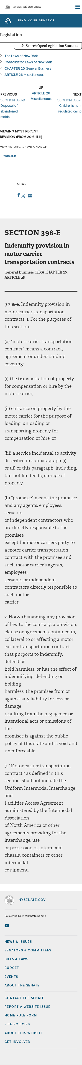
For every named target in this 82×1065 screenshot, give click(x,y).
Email (29, 195)
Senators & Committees (28, 950)
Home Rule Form (21, 1015)
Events (11, 976)
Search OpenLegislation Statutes (52, 46)
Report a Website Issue (28, 1006)
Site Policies (17, 1024)
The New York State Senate (26, 7)
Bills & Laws (16, 959)
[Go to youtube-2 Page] (7, 925)
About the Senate (22, 985)
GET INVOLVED (18, 1041)
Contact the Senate (24, 998)
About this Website (24, 1033)
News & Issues (18, 941)
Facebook (17, 195)
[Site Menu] (77, 7)
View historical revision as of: (23, 146)
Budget (12, 967)
